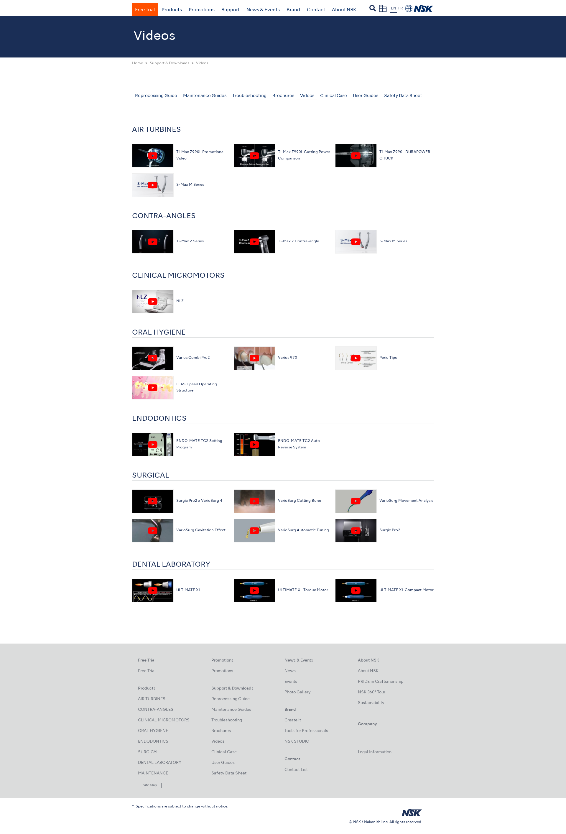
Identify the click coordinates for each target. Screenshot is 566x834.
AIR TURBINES (151, 699)
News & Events (263, 10)
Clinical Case (333, 96)
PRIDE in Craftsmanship (380, 682)
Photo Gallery (297, 692)
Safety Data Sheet (403, 96)
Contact (316, 10)
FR (400, 8)
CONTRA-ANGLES (155, 710)
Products (172, 10)
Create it (292, 720)
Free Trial (145, 10)
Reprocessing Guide (156, 96)
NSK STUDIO (296, 741)
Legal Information (374, 752)
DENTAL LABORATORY (159, 763)
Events (290, 682)
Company (367, 724)
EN (393, 8)
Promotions (202, 10)
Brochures (283, 96)
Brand (293, 10)
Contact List (296, 770)
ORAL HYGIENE (153, 731)
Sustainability (371, 703)
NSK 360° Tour (371, 692)
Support (230, 10)
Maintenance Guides (204, 96)
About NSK (344, 10)
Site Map (150, 785)
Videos (307, 96)
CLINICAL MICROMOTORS (164, 720)
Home (137, 63)
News (290, 671)
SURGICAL (148, 752)
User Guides (365, 96)
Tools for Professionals (306, 731)
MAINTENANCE (153, 773)
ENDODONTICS (153, 741)
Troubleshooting (249, 96)
